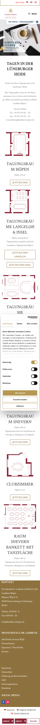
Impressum (6, 668)
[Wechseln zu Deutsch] (27, 2)
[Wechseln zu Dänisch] (35, 2)
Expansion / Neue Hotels (12, 647)
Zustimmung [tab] (7, 324)
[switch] (34, 369)
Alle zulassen (20, 393)
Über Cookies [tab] (32, 324)
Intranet (5, 651)
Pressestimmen (8, 643)
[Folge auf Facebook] (3, 702)
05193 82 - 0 (14, 611)
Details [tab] (19, 324)
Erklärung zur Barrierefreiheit (14, 676)
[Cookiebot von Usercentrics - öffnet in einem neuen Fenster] (28, 317)
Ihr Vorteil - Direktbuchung (20, 22)
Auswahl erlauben (20, 399)
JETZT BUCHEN (20, 182)
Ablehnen (20, 406)
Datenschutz (7, 672)
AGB (4, 680)
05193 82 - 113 (11, 615)
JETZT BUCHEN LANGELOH (20, 254)
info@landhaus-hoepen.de (13, 621)
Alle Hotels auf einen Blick (13, 639)
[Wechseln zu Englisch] (31, 2)
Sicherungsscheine (10, 684)
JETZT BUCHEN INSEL (20, 264)
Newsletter (6, 688)
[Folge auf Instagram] (8, 702)
